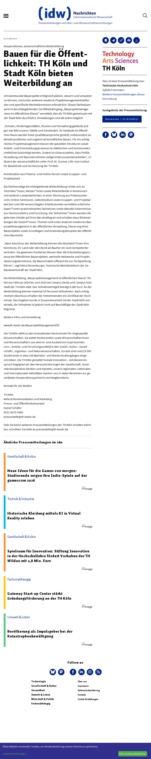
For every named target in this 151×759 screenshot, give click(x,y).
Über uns (82, 681)
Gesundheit (38, 690)
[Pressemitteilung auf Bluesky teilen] (114, 135)
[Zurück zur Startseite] (75, 15)
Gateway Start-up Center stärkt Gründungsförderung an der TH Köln (39, 596)
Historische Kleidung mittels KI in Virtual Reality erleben (44, 516)
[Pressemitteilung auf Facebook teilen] (105, 135)
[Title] (121, 40)
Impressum (83, 685)
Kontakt (82, 694)
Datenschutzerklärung (89, 690)
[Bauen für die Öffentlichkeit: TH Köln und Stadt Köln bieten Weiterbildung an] (113, 40)
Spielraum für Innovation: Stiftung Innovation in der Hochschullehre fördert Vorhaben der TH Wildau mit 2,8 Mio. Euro (48, 555)
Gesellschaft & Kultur (44, 686)
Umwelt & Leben (40, 694)
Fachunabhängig (40, 703)
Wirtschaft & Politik (42, 699)
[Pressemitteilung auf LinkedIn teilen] (122, 135)
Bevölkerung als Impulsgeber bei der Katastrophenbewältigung (40, 634)
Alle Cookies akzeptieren (132, 753)
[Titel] (105, 40)
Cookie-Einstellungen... (15, 753)
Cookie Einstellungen (88, 699)
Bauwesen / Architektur (122, 119)
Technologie (38, 681)
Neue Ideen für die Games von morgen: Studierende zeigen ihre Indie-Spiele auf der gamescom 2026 (47, 475)
